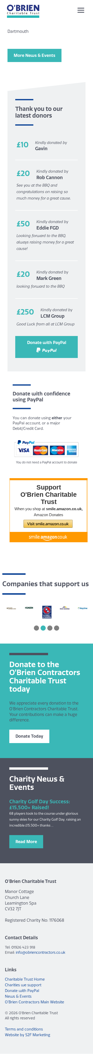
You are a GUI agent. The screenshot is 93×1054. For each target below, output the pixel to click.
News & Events (18, 996)
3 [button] (49, 628)
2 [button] (43, 628)
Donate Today (29, 736)
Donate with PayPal (46, 342)
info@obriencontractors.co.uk (40, 952)
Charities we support (23, 985)
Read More (26, 841)
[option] (11, 608)
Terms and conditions (24, 1029)
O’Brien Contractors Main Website (34, 1002)
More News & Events (34, 55)
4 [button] (56, 628)
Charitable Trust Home (25, 979)
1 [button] (36, 628)
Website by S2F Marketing (27, 1035)
